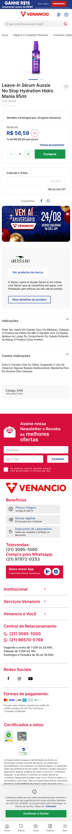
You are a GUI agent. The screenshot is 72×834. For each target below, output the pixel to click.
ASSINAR (58, 459)
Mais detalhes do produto (29, 299)
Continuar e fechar (36, 813)
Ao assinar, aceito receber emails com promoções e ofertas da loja (30, 469)
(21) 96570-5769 (26, 639)
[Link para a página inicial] (5, 35)
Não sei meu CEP (57, 189)
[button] (56, 320)
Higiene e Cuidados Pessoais (30, 34)
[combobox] (36, 23)
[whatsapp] (48, 201)
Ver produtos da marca (28, 272)
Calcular (55, 181)
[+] (28, 154)
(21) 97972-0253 (23, 559)
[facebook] (41, 201)
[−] (11, 154)
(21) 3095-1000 (21, 549)
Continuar (51, 806)
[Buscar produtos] (66, 24)
